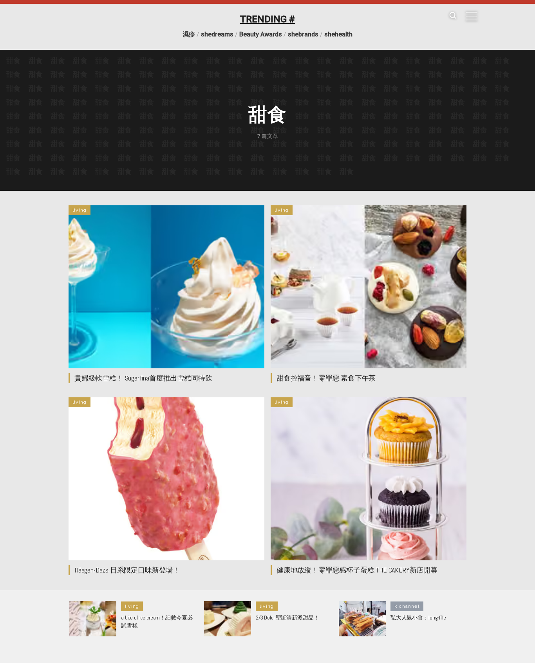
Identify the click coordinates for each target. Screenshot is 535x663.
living (79, 210)
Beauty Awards (260, 34)
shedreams (217, 34)
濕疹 (189, 34)
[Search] (453, 15)
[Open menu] (471, 16)
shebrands (303, 34)
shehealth (338, 34)
